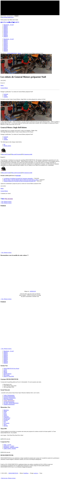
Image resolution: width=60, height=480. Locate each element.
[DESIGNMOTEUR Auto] (1, 22)
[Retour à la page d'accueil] (7, 17)
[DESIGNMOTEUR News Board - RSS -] (14, 22)
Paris (5, 421)
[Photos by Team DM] (9, 22)
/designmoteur (9, 404)
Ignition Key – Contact (9, 446)
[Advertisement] (12, 230)
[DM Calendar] (12, 22)
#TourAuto (6, 416)
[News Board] (10, 22)
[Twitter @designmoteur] (16, 22)
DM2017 (6, 34)
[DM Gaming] (7, 22)
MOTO (5, 371)
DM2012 (6, 26)
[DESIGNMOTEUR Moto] (3, 22)
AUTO (5, 369)
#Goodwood (6, 419)
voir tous (18, 175)
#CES (5, 412)
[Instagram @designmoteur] (18, 22)
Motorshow (6, 410)
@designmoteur (9, 395)
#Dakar (5, 411)
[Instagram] (26, 154)
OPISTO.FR (33, 291)
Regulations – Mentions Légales (11, 447)
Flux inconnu (9, 198)
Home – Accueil (7, 444)
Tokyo (5, 424)
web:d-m (36, 473)
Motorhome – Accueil (9, 24)
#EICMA (6, 425)
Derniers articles (7, 145)
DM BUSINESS (7, 373)
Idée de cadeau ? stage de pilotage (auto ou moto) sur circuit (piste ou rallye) (21, 179)
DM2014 (6, 28)
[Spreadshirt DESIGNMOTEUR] (13, 22)
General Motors (4, 88)
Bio (4, 144)
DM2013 (6, 27)
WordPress (25, 473)
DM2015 (6, 30)
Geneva (5, 415)
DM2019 (6, 36)
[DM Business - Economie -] (6, 22)
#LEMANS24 (7, 418)
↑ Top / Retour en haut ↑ (6, 201)
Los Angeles (6, 423)
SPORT (5, 372)
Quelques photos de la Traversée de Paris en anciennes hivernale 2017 (20, 181)
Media (19, 53)
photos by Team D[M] (9, 376)
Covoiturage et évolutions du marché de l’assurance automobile (18, 178)
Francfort (6, 420)
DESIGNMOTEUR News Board (11, 368)
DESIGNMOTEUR (12, 53)
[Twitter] (5, 154)
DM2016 (6, 31)
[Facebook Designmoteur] (17, 22)
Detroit (5, 414)
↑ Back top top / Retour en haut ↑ (8, 478)
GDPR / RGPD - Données (10, 448)
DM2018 (6, 35)
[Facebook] (15, 154)
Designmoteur (9, 396)
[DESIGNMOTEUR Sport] (4, 22)
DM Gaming (6, 375)
